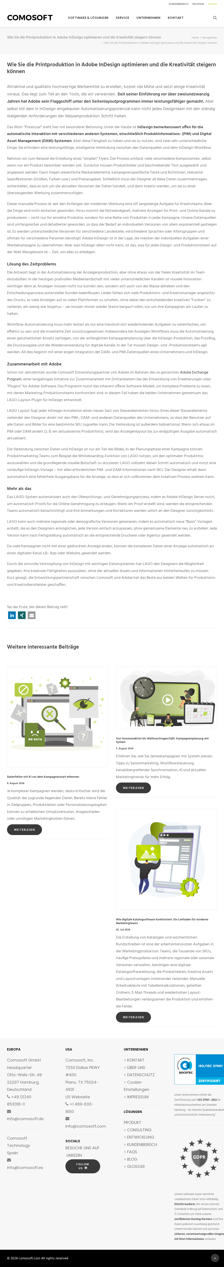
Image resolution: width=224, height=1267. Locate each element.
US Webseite (77, 1097)
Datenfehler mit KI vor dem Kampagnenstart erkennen (43, 776)
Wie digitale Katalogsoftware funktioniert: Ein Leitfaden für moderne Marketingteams (162, 921)
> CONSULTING (138, 1130)
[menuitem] (179, 4)
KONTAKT (136, 1060)
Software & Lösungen (88, 18)
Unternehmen (148, 18)
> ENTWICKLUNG (139, 1137)
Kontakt (176, 18)
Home (195, 37)
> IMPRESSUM (136, 1097)
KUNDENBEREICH (178, 4)
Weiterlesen (24, 830)
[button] (215, 18)
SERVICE (122, 18)
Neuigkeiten (209, 37)
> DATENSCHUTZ (139, 1074)
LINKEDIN (74, 1155)
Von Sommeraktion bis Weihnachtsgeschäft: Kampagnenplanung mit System (162, 740)
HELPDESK (198, 4)
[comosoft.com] (30, 17)
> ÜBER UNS (134, 1067)
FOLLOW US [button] (83, 1166)
